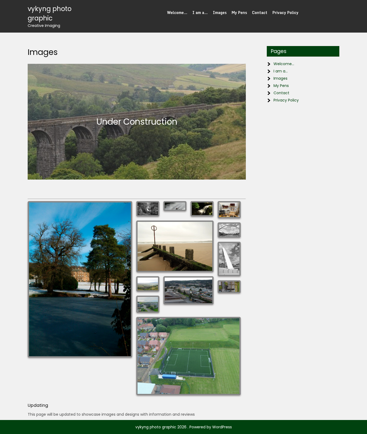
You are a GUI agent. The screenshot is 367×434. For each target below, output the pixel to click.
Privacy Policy (285, 12)
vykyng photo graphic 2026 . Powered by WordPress (183, 427)
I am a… (200, 12)
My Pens (239, 12)
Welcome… (177, 12)
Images (219, 12)
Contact (259, 12)
